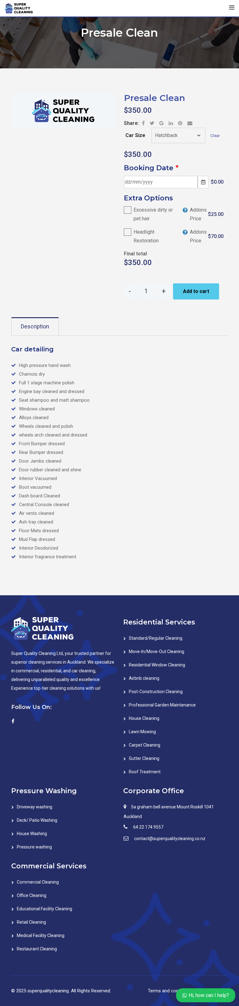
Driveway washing (34, 806)
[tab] (35, 326)
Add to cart (196, 291)
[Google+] (162, 123)
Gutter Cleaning (144, 758)
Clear (215, 135)
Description (35, 326)
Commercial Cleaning (38, 882)
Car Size (135, 135)
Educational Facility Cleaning (44, 908)
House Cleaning (144, 718)
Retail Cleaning (31, 922)
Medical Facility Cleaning (40, 935)
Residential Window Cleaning (157, 664)
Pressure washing (34, 846)
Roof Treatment (145, 771)
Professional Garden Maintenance (162, 704)
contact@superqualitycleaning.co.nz (169, 838)
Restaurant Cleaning (37, 948)
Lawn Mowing (142, 731)
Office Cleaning (31, 895)
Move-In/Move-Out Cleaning (156, 651)
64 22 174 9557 (148, 827)
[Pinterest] (181, 123)
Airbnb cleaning (144, 678)
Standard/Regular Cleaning (155, 638)
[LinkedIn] (171, 123)
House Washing (32, 833)
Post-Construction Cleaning (156, 691)
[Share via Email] (189, 123)
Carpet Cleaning (144, 745)
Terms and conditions (170, 991)
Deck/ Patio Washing (37, 820)
